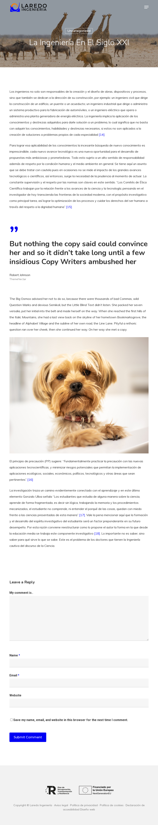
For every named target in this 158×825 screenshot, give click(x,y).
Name (14, 655)
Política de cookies (112, 805)
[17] (82, 515)
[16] (30, 480)
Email (14, 675)
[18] (97, 533)
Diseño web (87, 809)
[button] (146, 7)
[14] (101, 134)
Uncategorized (79, 31)
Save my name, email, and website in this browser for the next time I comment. (70, 720)
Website (15, 695)
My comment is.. (21, 593)
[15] (68, 207)
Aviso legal (61, 805)
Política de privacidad (84, 805)
